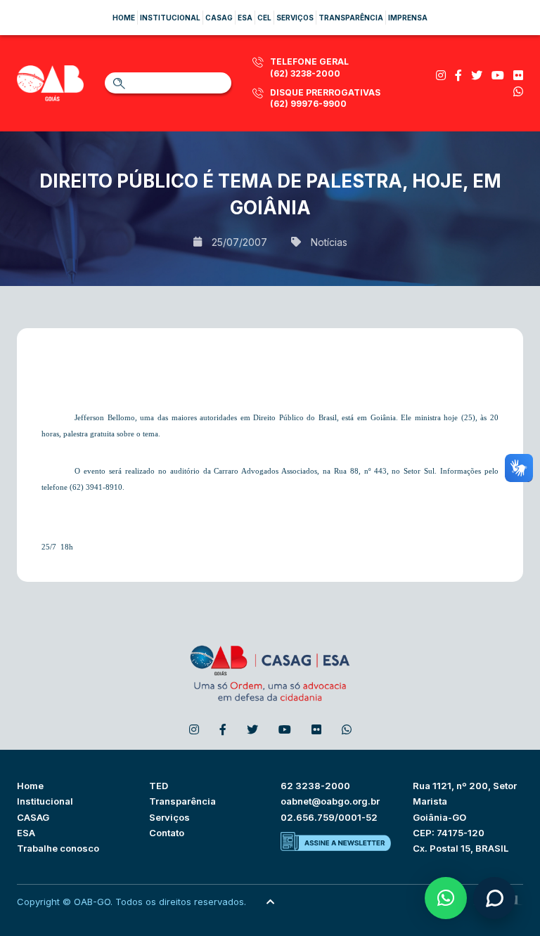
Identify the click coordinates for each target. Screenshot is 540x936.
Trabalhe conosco (58, 848)
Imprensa (408, 17)
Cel (264, 17)
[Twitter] (476, 75)
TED (158, 785)
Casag (219, 17)
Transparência (351, 17)
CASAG (33, 817)
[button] (446, 898)
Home (123, 17)
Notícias (329, 242)
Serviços (295, 17)
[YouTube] (497, 75)
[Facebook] (458, 75)
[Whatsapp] (518, 91)
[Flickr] (518, 75)
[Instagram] (441, 75)
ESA (26, 832)
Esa (245, 17)
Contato (166, 832)
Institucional (170, 17)
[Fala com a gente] (494, 898)
